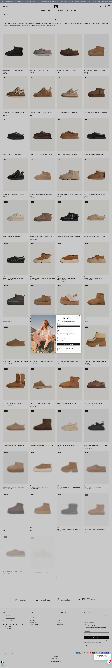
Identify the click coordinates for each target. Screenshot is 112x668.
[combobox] (59, 331)
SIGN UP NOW (68, 344)
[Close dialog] (80, 316)
